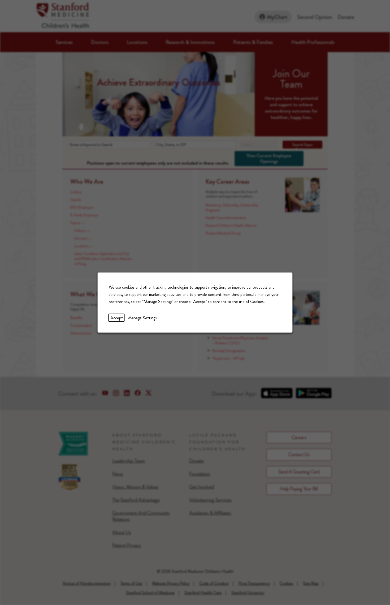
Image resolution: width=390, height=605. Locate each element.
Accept (116, 317)
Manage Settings (142, 317)
